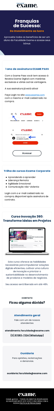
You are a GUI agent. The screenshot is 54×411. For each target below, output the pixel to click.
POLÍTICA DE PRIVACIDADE (30, 403)
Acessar (27, 153)
